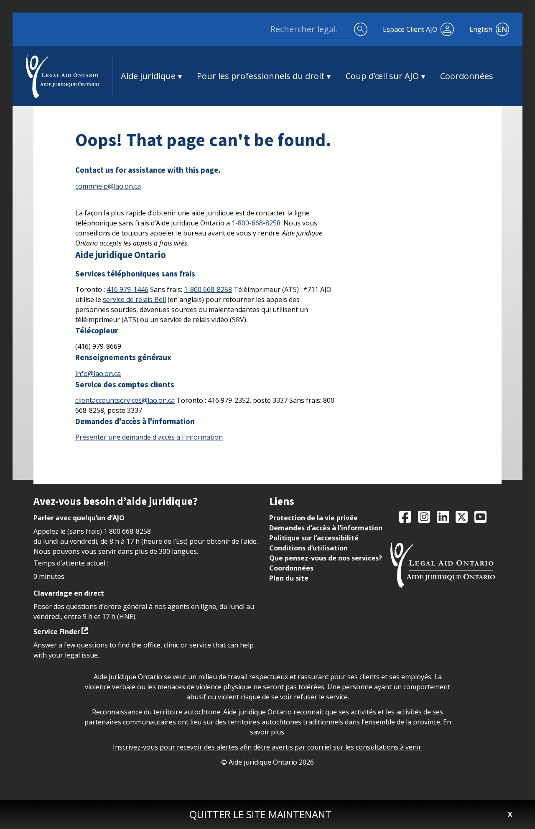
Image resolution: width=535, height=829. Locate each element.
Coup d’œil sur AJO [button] (382, 76)
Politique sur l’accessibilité (314, 537)
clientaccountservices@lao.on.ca (125, 400)
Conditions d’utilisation (308, 548)
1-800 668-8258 (208, 289)
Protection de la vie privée (313, 517)
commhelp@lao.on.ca (108, 186)
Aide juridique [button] (148, 76)
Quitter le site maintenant (260, 814)
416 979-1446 (127, 289)
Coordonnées (466, 76)
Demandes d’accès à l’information (325, 527)
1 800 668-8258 (127, 531)
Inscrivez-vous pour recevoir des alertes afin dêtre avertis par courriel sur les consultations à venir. (268, 747)
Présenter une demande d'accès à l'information (149, 437)
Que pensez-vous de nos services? (325, 558)
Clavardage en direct (68, 593)
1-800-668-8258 (256, 223)
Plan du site (288, 578)
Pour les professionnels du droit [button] (260, 76)
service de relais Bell (134, 299)
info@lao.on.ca (98, 373)
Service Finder (56, 631)
